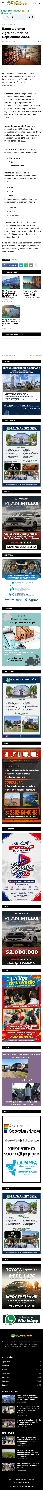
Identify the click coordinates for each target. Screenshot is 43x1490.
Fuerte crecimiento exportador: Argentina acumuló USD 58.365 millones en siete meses (32, 294)
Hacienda (21, 1381)
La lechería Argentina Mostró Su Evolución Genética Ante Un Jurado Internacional (29, 1422)
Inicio (4, 24)
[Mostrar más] (36, 265)
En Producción (28, 1486)
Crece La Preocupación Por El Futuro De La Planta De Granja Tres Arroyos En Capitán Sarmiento (28, 1410)
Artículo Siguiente (33, 355)
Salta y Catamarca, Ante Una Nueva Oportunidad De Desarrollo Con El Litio (11, 323)
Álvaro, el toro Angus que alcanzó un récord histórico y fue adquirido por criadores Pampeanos (28, 1440)
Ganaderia (21, 1373)
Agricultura (21, 1362)
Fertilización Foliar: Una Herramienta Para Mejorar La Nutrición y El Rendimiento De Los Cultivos (28, 1453)
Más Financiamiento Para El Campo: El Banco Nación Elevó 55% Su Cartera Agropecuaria (9, 295)
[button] (3, 3)
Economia (11, 24)
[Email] (31, 265)
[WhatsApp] (26, 265)
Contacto (31, 1480)
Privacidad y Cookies (21, 1482)
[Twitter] (21, 265)
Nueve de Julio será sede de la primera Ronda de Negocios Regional (28, 1465)
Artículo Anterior (9, 355)
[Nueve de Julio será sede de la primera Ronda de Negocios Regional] (8, 1467)
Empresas (21, 1369)
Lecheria (21, 1385)
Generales (21, 1377)
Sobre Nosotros (20, 1480)
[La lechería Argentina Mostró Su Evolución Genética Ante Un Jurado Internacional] (8, 1423)
